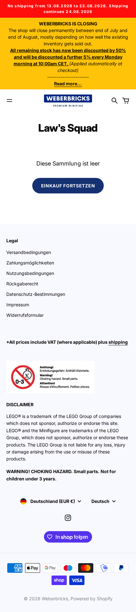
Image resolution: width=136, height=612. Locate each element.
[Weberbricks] (68, 100)
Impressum (17, 304)
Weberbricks (55, 598)
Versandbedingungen (28, 252)
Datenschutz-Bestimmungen (35, 294)
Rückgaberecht (22, 283)
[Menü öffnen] (9, 100)
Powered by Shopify (92, 598)
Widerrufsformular (25, 315)
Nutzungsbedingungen (30, 273)
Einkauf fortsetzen (68, 185)
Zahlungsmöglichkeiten (30, 262)
